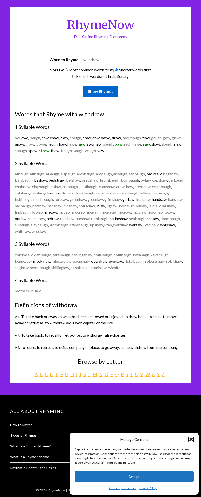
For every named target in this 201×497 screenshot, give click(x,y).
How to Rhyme (21, 425)
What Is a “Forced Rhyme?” (30, 446)
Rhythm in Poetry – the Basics (33, 468)
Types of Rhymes (23, 435)
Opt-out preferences (122, 488)
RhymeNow (100, 24)
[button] (191, 439)
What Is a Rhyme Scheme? (30, 457)
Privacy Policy (148, 488)
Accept (134, 476)
